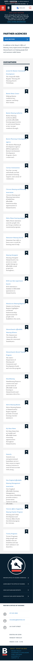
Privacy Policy (16, 650)
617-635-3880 (14, 613)
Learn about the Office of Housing (14, 584)
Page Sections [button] (10, 39)
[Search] (29, 8)
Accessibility (15, 656)
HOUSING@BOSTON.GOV (17, 620)
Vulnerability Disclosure (20, 652)
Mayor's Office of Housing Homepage (14, 577)
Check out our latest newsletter (13, 596)
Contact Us (15, 657)
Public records (16, 654)
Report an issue (18, 648)
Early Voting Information (16, 21)
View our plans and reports (12, 590)
